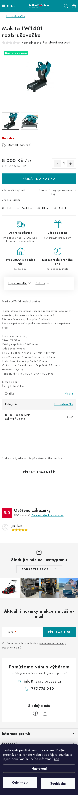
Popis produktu (17, 283)
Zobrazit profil (36, 569)
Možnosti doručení (19, 145)
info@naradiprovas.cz (42, 681)
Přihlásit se (59, 632)
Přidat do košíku (39, 179)
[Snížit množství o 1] (57, 163)
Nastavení (39, 768)
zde (56, 759)
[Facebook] (35, 713)
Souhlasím (58, 783)
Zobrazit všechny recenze (47, 515)
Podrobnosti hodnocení (56, 42)
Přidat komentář (39, 472)
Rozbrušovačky (63, 404)
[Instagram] (45, 713)
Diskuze (40, 283)
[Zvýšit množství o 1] (70, 163)
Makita (17, 200)
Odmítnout (20, 782)
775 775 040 (42, 688)
